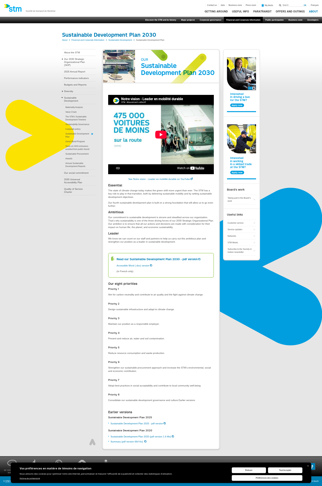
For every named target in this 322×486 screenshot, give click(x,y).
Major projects (188, 20)
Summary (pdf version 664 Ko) (127, 441)
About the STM (72, 52)
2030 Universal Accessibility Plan (73, 181)
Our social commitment (76, 172)
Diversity (68, 91)
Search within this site (280, 5)
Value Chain (71, 112)
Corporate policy (72, 129)
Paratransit (262, 11)
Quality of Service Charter (73, 190)
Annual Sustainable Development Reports (75, 164)
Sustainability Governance (77, 124)
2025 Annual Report (74, 71)
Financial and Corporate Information (243, 20)
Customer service (236, 223)
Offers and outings (290, 11)
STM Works (233, 242)
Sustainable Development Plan (77, 135)
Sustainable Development (120, 40)
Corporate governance (210, 20)
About (313, 11)
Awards (68, 158)
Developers (312, 20)
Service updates (235, 229)
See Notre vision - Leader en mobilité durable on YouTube (159, 179)
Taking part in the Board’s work (239, 199)
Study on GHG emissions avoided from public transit (77, 147)
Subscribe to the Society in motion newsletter (240, 250)
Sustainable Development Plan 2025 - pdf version (137, 423)
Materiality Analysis (74, 107)
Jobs (223, 5)
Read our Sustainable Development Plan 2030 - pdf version (157, 259)
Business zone (295, 20)
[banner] (29, 9)
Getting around (216, 11)
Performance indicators (76, 78)
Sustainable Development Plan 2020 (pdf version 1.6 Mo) (141, 436)
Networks (232, 236)
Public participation (274, 20)
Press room (251, 5)
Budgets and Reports (75, 84)
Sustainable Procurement (77, 154)
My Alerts (268, 5)
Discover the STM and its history (160, 20)
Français (315, 5)
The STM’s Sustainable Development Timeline (76, 118)
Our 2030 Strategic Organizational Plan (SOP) (74, 62)
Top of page (92, 442)
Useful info (240, 11)
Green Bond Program (75, 141)
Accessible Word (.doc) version (133, 265)
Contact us (212, 5)
